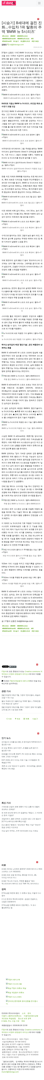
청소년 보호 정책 (24, 1018)
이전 (10, 719)
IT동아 (4, 671)
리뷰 (4, 865)
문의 (29, 1013)
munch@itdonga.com (10, 1072)
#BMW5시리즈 (22, 36)
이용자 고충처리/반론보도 (12, 1016)
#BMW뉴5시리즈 (23, 39)
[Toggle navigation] (39, 3)
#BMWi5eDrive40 (9, 39)
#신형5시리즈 (25, 41)
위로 (18, 719)
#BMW (12, 36)
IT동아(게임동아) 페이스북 (20, 681)
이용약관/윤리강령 (31, 1016)
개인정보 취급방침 (9, 1018)
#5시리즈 (5, 36)
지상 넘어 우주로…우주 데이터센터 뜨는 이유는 (20, 831)
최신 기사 (6, 803)
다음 (34, 719)
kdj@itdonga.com (17, 44)
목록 (27, 719)
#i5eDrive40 (7, 41)
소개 (23, 1013)
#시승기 (16, 41)
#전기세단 (35, 41)
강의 (4, 889)
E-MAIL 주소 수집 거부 (10, 1021)
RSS (23, 1021)
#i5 (32, 39)
